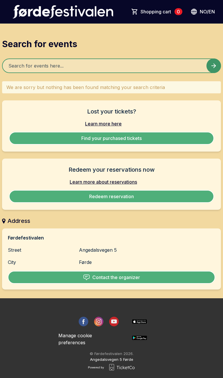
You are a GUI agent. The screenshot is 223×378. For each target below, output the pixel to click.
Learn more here (103, 124)
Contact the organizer (116, 277)
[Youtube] (114, 321)
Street (14, 250)
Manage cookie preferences (75, 339)
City (12, 262)
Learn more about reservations (103, 182)
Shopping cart (160, 12)
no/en (207, 12)
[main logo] (63, 11)
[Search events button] (213, 65)
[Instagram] (99, 321)
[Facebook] (83, 321)
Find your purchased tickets (111, 138)
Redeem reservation (111, 196)
